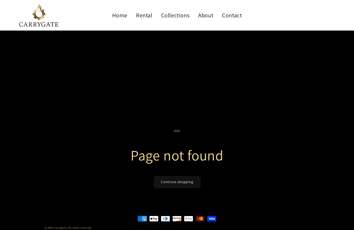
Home (119, 15)
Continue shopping (177, 181)
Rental (144, 15)
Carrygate (60, 227)
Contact (232, 15)
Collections (175, 15)
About (205, 15)
